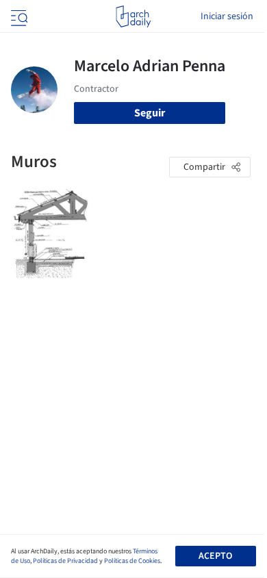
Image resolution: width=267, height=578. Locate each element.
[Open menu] (17, 16)
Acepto (215, 556)
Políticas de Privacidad (65, 561)
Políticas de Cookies (132, 561)
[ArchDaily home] (133, 16)
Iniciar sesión (227, 16)
